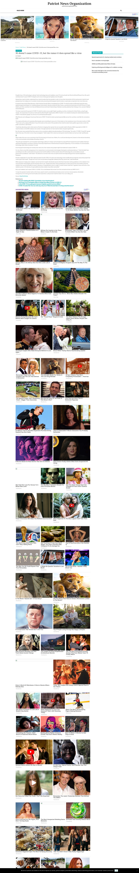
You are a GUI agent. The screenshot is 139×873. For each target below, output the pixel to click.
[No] (137, 870)
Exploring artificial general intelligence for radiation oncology (107, 67)
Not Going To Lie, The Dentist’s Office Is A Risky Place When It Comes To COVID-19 (40, 182)
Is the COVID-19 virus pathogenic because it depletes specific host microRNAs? (40, 184)
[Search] (121, 10)
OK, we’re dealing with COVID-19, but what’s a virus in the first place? (36, 180)
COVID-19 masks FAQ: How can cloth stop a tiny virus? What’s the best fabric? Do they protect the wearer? (46, 185)
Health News (20, 10)
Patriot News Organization (69, 3)
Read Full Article (24, 176)
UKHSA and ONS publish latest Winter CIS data (103, 64)
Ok (116, 870)
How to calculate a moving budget (100, 60)
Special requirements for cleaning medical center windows (107, 57)
